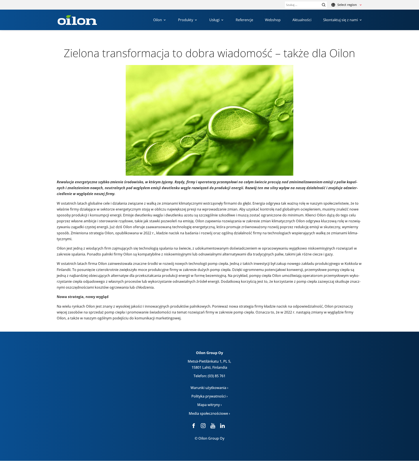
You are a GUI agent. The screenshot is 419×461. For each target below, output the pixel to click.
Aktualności (301, 20)
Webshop (273, 20)
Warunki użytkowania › (209, 387)
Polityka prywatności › (209, 396)
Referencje (244, 20)
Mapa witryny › (209, 404)
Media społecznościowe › (209, 413)
